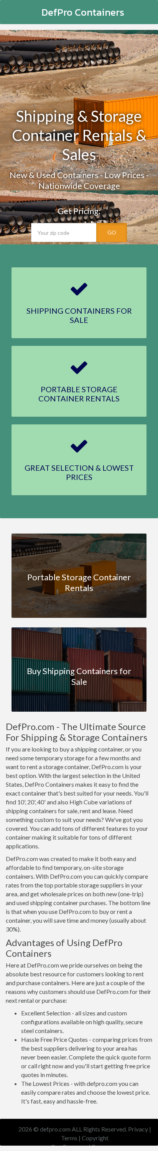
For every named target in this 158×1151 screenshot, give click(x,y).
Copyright (95, 1137)
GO (111, 232)
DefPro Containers (82, 12)
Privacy (138, 1129)
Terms (69, 1137)
